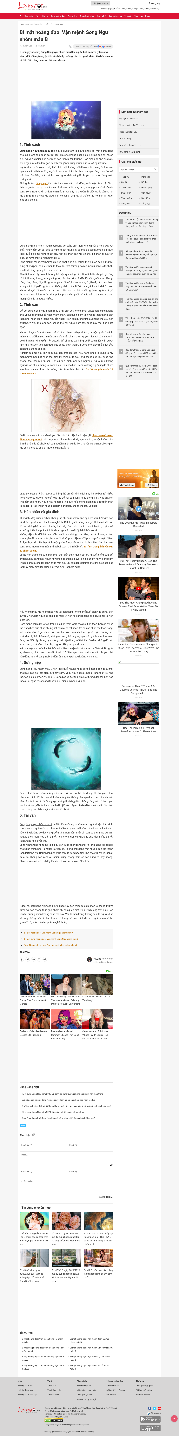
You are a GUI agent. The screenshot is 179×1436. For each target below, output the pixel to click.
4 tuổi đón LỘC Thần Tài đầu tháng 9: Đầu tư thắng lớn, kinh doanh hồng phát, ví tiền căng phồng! (141, 223)
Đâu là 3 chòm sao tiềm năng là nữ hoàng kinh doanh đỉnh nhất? (98, 1274)
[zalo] (33, 960)
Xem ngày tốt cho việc (27, 1395)
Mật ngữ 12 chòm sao (54, 24)
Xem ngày (28, 16)
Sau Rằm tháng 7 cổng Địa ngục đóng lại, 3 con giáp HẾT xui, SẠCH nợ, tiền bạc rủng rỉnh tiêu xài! (141, 353)
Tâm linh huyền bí (143, 1395)
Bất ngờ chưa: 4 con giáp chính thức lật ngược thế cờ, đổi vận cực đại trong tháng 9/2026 (141, 254)
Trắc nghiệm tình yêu (128, 132)
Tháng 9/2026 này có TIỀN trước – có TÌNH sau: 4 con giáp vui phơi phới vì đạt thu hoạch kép (141, 238)
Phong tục (138, 16)
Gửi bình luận (106, 1197)
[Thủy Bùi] (89, 959)
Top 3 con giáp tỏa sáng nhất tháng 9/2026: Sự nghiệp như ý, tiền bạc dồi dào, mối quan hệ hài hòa (141, 270)
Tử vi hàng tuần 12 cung (129, 152)
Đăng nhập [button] (156, 3)
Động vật (145, 177)
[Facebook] (149, 1409)
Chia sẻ (153, 485)
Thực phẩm (126, 198)
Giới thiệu (48, 1432)
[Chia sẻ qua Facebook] (22, 960)
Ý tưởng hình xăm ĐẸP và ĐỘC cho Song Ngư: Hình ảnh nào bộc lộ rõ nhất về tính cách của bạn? (66, 1106)
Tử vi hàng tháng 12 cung (130, 145)
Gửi (111, 1165)
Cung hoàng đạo (58, 16)
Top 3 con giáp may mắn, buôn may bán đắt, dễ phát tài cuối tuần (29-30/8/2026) (141, 286)
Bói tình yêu (111, 1395)
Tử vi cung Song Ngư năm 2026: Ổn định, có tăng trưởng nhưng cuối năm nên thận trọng (62, 1094)
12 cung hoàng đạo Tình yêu (131, 125)
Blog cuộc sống (115, 16)
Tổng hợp (145, 203)
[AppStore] (150, 1431)
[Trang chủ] (20, 16)
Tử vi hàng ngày (106, 8)
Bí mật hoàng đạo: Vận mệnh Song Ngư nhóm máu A (48, 933)
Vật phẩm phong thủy (86, 1390)
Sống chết (126, 203)
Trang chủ (24, 24)
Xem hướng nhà (84, 1386)
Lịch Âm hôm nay (25, 1390)
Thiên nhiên (126, 187)
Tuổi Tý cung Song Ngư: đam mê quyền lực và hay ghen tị (50, 945)
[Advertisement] (61, 80)
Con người (146, 193)
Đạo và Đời (101, 16)
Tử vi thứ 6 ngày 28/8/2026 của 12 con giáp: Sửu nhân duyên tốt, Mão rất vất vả (141, 321)
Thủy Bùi (97, 959)
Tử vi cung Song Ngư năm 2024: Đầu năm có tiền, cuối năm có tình (53, 1112)
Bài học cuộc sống (144, 1390)
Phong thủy (73, 16)
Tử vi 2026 (51, 1386)
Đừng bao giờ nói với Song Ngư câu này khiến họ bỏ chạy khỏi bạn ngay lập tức (58, 1100)
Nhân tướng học (87, 16)
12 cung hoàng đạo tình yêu (149, 8)
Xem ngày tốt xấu (25, 1386)
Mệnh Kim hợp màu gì (86, 1399)
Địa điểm (145, 198)
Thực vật (125, 177)
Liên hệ (91, 1432)
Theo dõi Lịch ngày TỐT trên (86, 47)
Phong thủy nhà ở (84, 1395)
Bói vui (45, 16)
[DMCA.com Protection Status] (53, 1422)
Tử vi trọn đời (53, 1395)
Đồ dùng (145, 182)
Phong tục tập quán (144, 1386)
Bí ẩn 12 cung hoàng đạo (125, 8)
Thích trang (128, 485)
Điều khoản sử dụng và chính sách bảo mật (70, 1432)
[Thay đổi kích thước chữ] (70, 47)
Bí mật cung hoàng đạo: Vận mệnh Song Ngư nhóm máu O (51, 939)
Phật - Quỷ (126, 193)
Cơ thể (124, 182)
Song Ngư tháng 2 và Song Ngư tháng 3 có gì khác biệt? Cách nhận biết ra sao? (58, 1118)
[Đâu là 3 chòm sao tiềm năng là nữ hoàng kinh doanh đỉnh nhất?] (98, 1258)
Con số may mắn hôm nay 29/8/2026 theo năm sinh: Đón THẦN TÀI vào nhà (139, 337)
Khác (147, 16)
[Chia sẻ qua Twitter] (27, 960)
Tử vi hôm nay (125, 138)
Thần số (127, 16)
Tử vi (38, 16)
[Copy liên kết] (45, 960)
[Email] (39, 960)
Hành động (146, 187)
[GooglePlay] (150, 1422)
